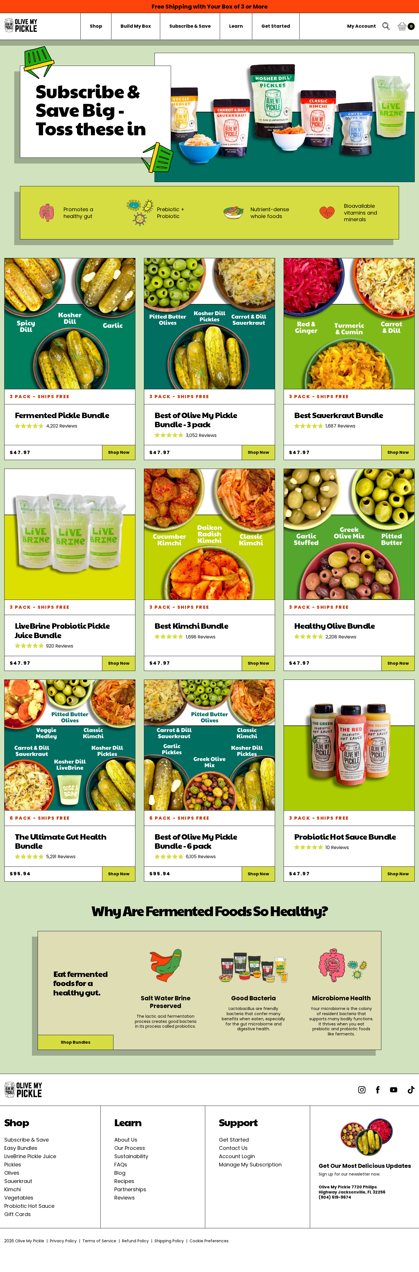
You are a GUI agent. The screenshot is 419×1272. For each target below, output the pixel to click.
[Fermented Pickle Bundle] (70, 323)
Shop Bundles (75, 1042)
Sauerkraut (18, 1181)
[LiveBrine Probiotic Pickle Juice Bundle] (70, 534)
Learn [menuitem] (236, 26)
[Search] (386, 26)
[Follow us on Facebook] (378, 1090)
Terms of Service (99, 1241)
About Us (125, 1139)
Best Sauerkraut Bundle (338, 415)
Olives (11, 1172)
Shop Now (118, 452)
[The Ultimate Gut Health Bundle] (70, 745)
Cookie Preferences (209, 1241)
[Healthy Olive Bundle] (349, 534)
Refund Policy (135, 1241)
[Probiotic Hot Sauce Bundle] (349, 745)
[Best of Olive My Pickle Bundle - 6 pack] (209, 745)
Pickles (12, 1164)
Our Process (129, 1148)
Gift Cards (17, 1214)
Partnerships (130, 1189)
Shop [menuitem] (96, 26)
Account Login (237, 1156)
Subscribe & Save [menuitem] (190, 26)
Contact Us (233, 1148)
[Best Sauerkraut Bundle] (349, 323)
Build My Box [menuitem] (136, 26)
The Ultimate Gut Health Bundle (60, 841)
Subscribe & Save (26, 1139)
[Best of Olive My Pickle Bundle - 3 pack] (209, 323)
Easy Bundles (20, 1148)
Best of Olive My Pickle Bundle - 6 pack (195, 841)
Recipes (124, 1181)
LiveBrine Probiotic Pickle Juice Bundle (62, 630)
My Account (361, 26)
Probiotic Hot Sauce (29, 1205)
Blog (119, 1172)
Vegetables (18, 1197)
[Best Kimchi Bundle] (209, 534)
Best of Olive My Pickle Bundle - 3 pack (195, 419)
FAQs (120, 1164)
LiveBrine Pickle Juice (30, 1156)
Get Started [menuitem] (275, 26)
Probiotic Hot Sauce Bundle (345, 836)
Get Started (234, 1139)
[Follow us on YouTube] (393, 1090)
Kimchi (12, 1189)
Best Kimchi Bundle (191, 625)
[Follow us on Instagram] (362, 1090)
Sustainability (131, 1156)
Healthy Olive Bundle (334, 625)
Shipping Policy (169, 1241)
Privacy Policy (63, 1241)
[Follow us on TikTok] (411, 1090)
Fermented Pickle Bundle (62, 415)
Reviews (124, 1197)
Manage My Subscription (250, 1164)
